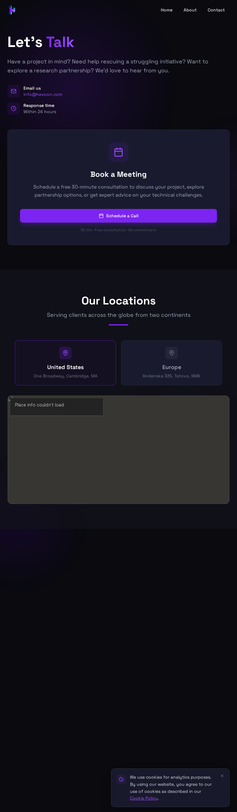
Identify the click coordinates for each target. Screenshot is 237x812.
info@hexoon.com (42, 94)
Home (167, 10)
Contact (216, 10)
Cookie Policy (144, 798)
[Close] (222, 776)
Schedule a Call (122, 216)
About (190, 10)
